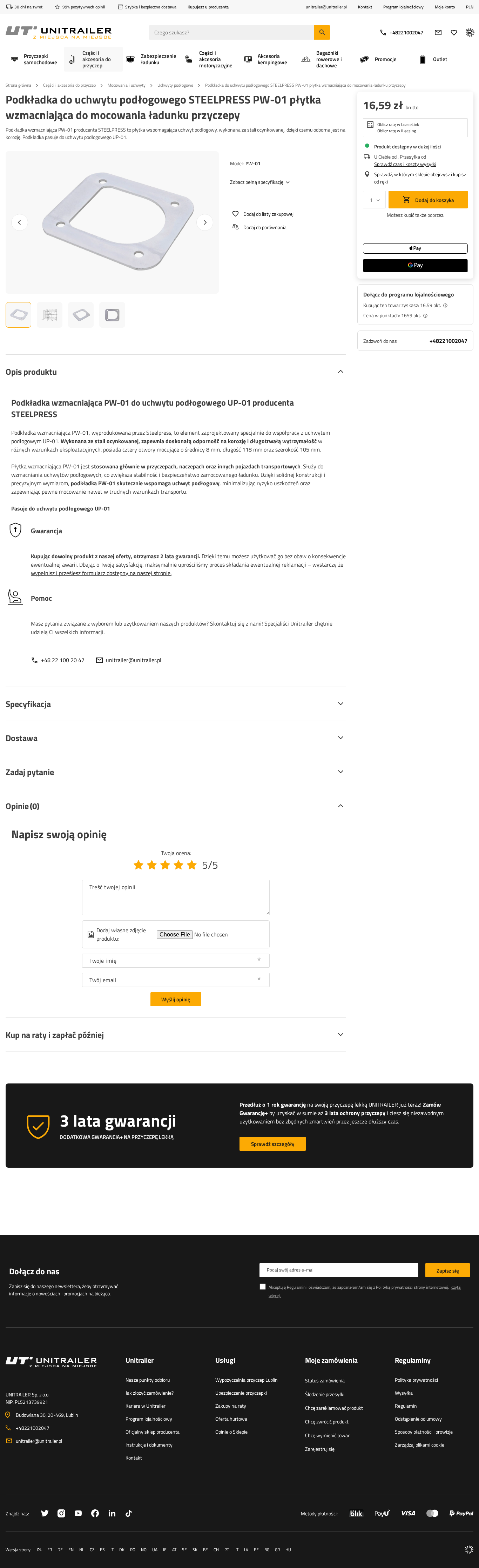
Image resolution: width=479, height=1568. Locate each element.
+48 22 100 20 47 (63, 660)
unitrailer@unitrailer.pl (133, 660)
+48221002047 (406, 32)
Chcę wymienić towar (327, 1435)
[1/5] (138, 865)
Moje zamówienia (331, 1361)
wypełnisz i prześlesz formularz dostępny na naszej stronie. (101, 573)
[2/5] (152, 865)
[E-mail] (438, 32)
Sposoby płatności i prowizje (424, 1431)
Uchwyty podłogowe (175, 85)
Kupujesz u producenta (208, 7)
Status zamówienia (325, 1380)
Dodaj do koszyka (434, 200)
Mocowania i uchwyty (127, 85)
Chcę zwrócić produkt (327, 1421)
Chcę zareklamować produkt (334, 1408)
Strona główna (18, 85)
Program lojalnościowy (403, 7)
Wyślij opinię (175, 999)
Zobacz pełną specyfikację (256, 182)
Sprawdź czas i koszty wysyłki (405, 164)
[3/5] (165, 865)
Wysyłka (404, 1392)
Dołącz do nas (34, 1271)
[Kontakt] (60, 1370)
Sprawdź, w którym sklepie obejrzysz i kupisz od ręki (420, 178)
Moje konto (445, 7)
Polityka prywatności (416, 1379)
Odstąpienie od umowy (418, 1418)
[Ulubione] (454, 32)
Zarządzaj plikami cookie (419, 1444)
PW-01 (253, 163)
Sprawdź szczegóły (272, 1144)
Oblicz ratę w (398, 124)
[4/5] (178, 865)
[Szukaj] (322, 32)
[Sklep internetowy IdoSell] (469, 1550)
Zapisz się (448, 1271)
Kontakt (365, 7)
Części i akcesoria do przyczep (69, 85)
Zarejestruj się (320, 1449)
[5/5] (192, 865)
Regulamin (406, 1405)
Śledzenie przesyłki (324, 1394)
